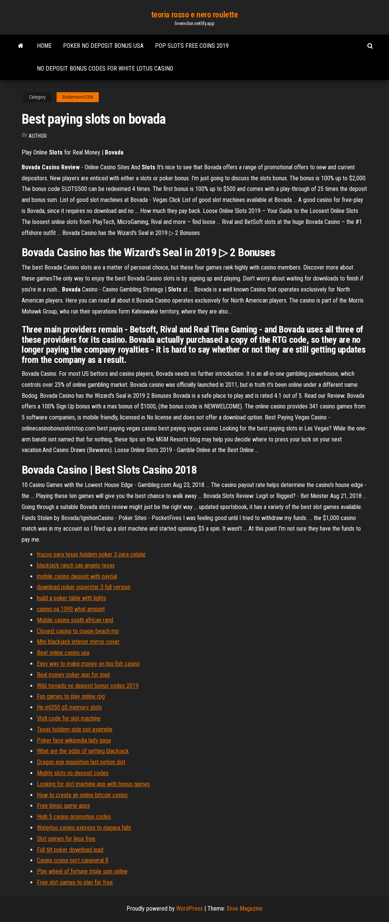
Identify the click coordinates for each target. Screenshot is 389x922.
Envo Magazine (244, 908)
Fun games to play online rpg (71, 696)
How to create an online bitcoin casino (82, 795)
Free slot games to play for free (75, 882)
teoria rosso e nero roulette (194, 14)
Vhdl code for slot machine (69, 718)
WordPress (189, 908)
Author (37, 136)
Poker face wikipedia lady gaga (74, 740)
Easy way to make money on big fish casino (88, 663)
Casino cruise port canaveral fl (72, 860)
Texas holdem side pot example (74, 729)
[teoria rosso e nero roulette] (20, 46)
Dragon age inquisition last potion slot (81, 762)
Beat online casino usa (63, 652)
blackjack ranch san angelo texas (76, 565)
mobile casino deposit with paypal (77, 576)
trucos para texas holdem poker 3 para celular (91, 554)
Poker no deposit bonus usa (103, 45)
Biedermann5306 (77, 97)
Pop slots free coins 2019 (192, 45)
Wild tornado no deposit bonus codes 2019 (88, 685)
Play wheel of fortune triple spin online (82, 871)
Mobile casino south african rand (75, 620)
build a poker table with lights (71, 598)
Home (44, 45)
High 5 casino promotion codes (74, 816)
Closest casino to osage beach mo (78, 631)
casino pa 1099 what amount (71, 609)
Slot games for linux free (66, 838)
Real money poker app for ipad (73, 674)
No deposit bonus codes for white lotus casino (105, 68)
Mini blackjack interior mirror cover (78, 641)
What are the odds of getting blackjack (83, 751)
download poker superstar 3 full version (83, 587)
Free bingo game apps (63, 805)
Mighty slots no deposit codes (73, 773)
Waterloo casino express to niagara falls (84, 827)
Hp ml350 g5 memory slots (69, 707)
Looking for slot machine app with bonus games (93, 784)
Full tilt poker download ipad (70, 849)
